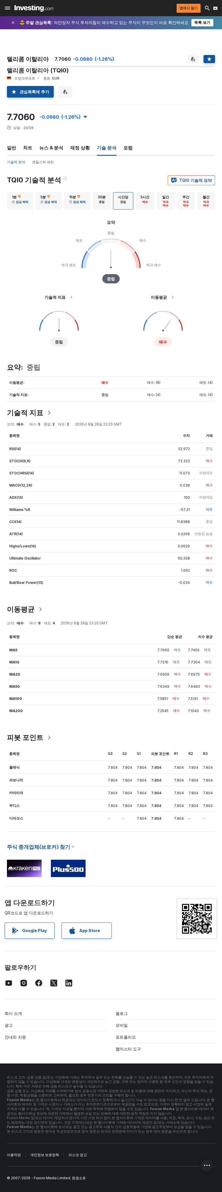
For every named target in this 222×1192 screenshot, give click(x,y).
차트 (27, 148)
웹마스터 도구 (128, 1048)
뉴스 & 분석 (51, 148)
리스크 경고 (78, 1155)
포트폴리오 (126, 1037)
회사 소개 (13, 1013)
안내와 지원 (15, 1037)
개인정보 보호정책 (44, 1155)
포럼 (128, 148)
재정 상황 (80, 148)
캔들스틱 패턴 (43, 162)
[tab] (20, 201)
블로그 (122, 1013)
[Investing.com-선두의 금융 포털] (33, 8)
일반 (11, 148)
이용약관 (14, 1155)
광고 (9, 1025)
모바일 (122, 1025)
